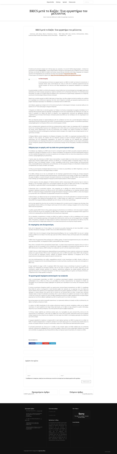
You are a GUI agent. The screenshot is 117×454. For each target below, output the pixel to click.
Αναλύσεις (73, 33)
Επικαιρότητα (50, 33)
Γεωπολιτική (49, 17)
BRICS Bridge (62, 33)
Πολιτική (55, 33)
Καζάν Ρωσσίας (37, 35)
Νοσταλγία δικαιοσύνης (31, 410)
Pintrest (46, 343)
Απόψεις (86, 33)
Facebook (33, 343)
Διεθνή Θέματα (39, 33)
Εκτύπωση (53, 343)
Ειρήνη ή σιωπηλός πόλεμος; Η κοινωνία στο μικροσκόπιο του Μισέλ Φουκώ (34, 427)
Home (44, 17)
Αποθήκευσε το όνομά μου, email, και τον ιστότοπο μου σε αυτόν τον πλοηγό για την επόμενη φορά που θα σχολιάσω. (53, 378)
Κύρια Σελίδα (50, 2)
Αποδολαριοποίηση (80, 33)
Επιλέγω (58, 2)
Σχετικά (65, 2)
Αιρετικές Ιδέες (41, 450)
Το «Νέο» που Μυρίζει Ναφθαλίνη (33, 418)
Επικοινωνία (72, 2)
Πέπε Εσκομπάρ (44, 35)
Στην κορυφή (107, 451)
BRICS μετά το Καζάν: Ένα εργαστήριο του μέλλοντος (58, 30)
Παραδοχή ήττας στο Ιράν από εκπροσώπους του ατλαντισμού (32, 423)
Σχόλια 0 (69, 35)
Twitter (39, 343)
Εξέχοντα (45, 33)
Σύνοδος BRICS (54, 35)
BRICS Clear (68, 33)
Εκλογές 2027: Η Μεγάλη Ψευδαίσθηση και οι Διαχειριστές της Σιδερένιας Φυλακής (34, 414)
